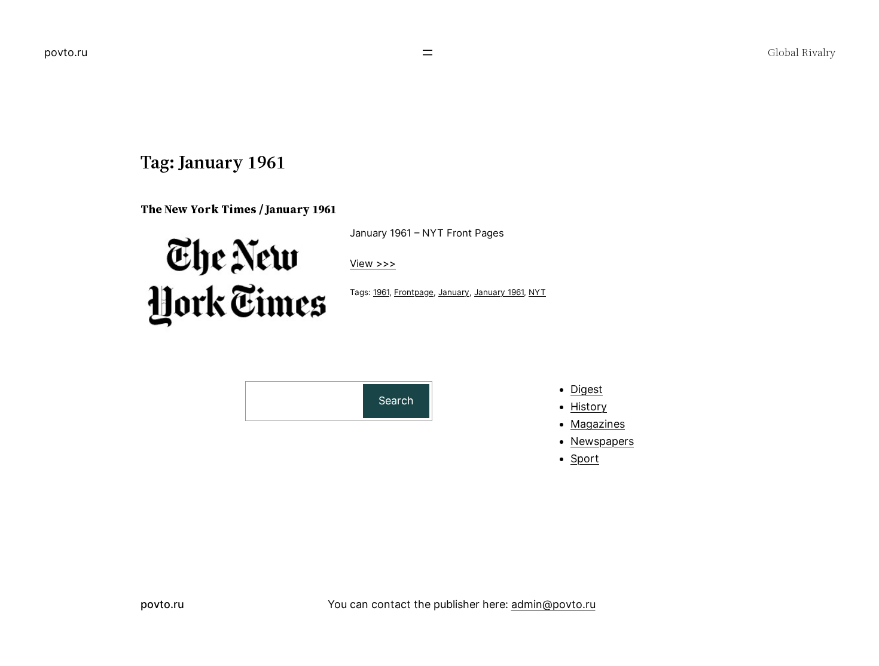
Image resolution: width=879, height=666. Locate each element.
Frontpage (414, 292)
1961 (381, 292)
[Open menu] (427, 52)
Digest (586, 389)
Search (396, 400)
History (588, 406)
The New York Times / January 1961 (238, 209)
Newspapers (602, 441)
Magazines (597, 424)
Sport (584, 458)
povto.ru (65, 52)
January (453, 292)
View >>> (373, 263)
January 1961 (499, 292)
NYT (537, 292)
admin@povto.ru (553, 604)
